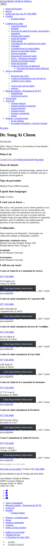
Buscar (9, 11)
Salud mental (16, 41)
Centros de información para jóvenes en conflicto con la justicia (28, 79)
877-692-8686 (38, 469)
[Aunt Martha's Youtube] (7, 498)
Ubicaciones (11, 98)
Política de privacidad (15, 532)
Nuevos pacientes (19, 53)
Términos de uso (13, 535)
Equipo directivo (18, 108)
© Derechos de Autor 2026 (17, 537)
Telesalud (15, 46)
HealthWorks (17, 93)
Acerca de (10, 101)
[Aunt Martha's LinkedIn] (7, 493)
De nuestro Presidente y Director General (29, 123)
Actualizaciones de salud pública (25, 48)
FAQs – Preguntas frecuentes (24, 58)
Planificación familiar (20, 36)
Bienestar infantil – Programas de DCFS (23, 91)
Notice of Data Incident (16, 527)
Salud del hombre (19, 38)
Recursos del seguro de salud (24, 56)
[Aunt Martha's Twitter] (7, 490)
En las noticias (17, 121)
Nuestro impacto (18, 103)
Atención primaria (19, 26)
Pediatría (15, 28)
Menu (3, 4)
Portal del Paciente (14, 9)
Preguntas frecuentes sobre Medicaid (33, 68)
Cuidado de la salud (14, 23)
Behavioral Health (26, 159)
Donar (14, 116)
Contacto (9, 525)
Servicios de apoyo (19, 96)
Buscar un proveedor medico (23, 51)
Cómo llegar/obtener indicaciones (17, 288)
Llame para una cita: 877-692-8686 (21, 14)
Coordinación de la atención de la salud (28, 43)
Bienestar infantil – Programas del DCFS (23, 505)
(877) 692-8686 (7, 276)
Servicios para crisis (19, 76)
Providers (4, 128)
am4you (14, 88)
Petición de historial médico (23, 61)
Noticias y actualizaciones (17, 118)
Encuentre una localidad (10, 469)
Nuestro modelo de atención (23, 106)
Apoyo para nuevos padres (23, 86)
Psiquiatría (39, 159)
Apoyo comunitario (14, 71)
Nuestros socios (18, 111)
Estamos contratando (20, 113)
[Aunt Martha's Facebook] (7, 495)
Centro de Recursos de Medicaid (25, 66)
